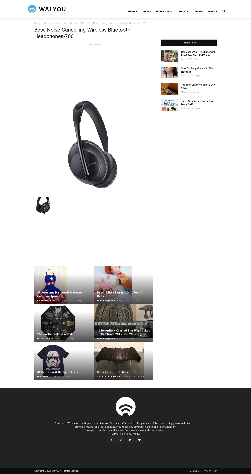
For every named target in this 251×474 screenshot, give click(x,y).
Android (132, 11)
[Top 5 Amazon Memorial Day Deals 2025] (169, 105)
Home (37, 23)
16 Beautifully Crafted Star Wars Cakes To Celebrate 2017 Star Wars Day (123, 332)
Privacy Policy (210, 470)
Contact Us (195, 470)
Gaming (198, 11)
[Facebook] (111, 440)
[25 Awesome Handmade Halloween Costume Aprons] (64, 285)
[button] (224, 11)
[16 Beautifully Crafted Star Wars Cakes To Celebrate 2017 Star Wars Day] (123, 321)
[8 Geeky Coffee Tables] (123, 361)
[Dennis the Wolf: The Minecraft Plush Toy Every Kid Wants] (169, 56)
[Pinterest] (120, 440)
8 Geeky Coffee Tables (112, 372)
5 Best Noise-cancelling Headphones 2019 (64, 23)
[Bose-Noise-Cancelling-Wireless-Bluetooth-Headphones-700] (93, 144)
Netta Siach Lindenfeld (109, 376)
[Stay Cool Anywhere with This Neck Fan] (169, 72)
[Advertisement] (93, 70)
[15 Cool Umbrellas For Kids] (64, 323)
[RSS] (130, 440)
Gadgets (182, 11)
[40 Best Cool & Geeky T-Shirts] (64, 361)
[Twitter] (139, 440)
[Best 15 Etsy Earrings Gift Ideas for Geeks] (123, 285)
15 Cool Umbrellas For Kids (55, 334)
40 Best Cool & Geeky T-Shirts (57, 372)
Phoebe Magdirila (46, 300)
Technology (164, 11)
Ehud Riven (42, 376)
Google (212, 11)
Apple (147, 11)
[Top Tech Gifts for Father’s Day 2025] (169, 89)
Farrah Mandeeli (45, 338)
